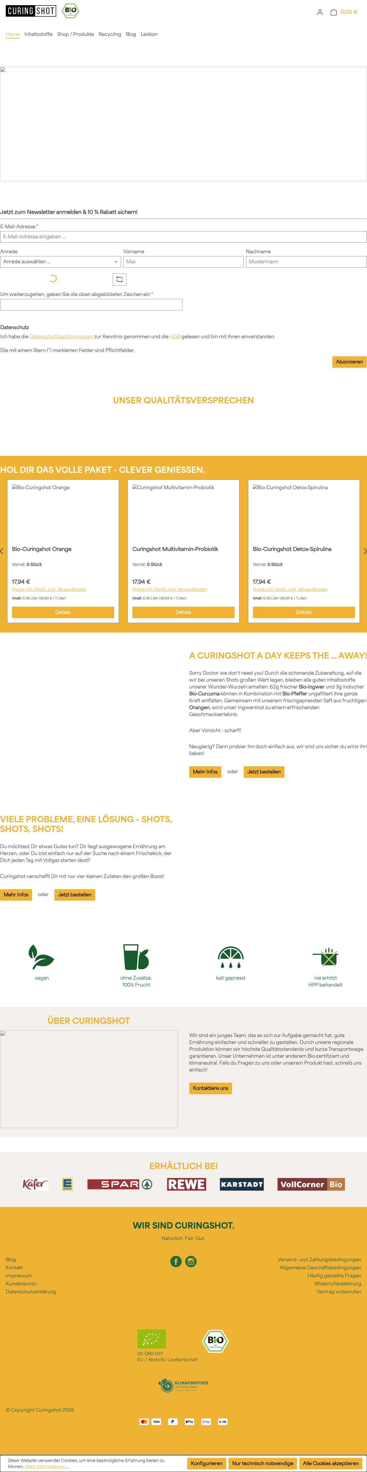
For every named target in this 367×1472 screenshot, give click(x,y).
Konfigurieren (206, 1463)
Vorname (133, 251)
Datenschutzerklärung (31, 1292)
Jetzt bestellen (264, 772)
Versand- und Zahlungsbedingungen (319, 1259)
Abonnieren (349, 362)
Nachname (258, 251)
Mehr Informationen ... (47, 1466)
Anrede (8, 251)
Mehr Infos (205, 772)
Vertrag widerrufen (339, 1292)
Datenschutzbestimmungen (61, 336)
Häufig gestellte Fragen (334, 1275)
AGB (175, 336)
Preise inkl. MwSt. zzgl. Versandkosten (49, 589)
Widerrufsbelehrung (337, 1284)
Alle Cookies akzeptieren (331, 1463)
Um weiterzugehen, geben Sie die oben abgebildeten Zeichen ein (76, 294)
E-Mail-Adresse (19, 226)
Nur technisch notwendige (262, 1463)
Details (63, 612)
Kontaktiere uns (210, 1088)
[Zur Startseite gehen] (31, 10)
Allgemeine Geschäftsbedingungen (320, 1267)
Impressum (19, 1275)
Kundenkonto (21, 1284)
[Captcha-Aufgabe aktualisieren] (119, 279)
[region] (183, 551)
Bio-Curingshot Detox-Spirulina (292, 549)
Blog (11, 1259)
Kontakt (14, 1267)
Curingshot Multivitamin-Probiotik (175, 549)
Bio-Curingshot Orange (41, 549)
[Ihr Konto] (320, 12)
